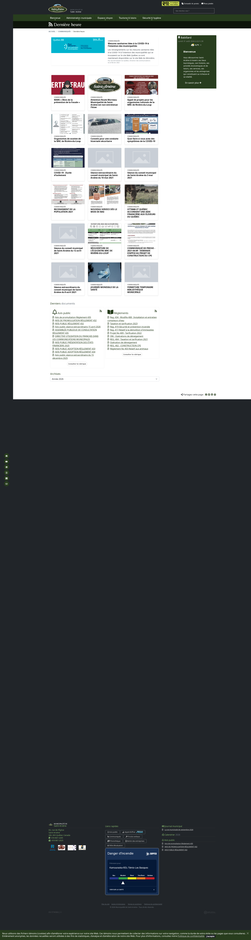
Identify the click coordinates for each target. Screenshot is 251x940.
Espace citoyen (105, 17)
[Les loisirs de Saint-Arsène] (72, 847)
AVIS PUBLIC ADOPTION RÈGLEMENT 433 (75, 348)
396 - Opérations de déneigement (126, 336)
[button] (215, 394)
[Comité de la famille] (82, 847)
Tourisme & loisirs (127, 17)
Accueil (52, 31)
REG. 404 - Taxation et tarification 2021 (129, 339)
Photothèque (115, 841)
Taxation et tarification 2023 (124, 323)
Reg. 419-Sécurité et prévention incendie (130, 326)
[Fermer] (248, 933)
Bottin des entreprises (135, 841)
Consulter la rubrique (77, 364)
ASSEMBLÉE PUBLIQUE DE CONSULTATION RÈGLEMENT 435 (74, 331)
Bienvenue (55, 17)
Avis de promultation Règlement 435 (73, 317)
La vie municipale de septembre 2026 (179, 829)
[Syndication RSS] (101, 311)
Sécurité (151, 17)
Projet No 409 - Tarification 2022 (126, 333)
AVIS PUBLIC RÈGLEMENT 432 (69, 323)
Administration (79, 17)
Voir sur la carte (117, 889)
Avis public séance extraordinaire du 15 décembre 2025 (73, 357)
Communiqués (64, 31)
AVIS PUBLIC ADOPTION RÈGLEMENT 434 (75, 351)
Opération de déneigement (123, 342)
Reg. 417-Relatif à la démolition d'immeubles (132, 329)
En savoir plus (192, 82)
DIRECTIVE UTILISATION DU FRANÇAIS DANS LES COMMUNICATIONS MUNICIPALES (75, 338)
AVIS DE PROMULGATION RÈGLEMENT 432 (76, 320)
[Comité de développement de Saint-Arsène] (61, 847)
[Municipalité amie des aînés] (52, 847)
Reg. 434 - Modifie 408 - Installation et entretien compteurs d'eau (132, 319)
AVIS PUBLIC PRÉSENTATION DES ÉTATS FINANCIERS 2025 (72, 344)
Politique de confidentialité (191, 936)
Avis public (113, 832)
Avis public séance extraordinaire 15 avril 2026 (78, 326)
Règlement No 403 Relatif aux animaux (129, 348)
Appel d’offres (130, 832)
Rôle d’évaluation (116, 845)
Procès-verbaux (133, 836)
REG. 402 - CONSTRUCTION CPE (125, 345)
